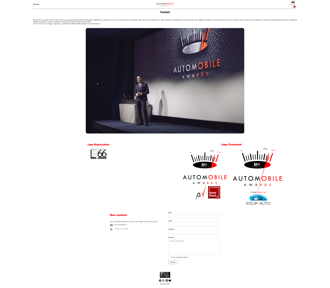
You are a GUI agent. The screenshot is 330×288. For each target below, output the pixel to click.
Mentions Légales (165, 283)
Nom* (170, 212)
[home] (163, 4)
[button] (35, 4)
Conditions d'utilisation (182, 257)
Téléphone (171, 229)
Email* (170, 221)
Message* (171, 237)
